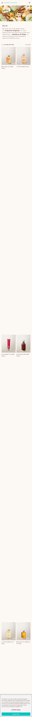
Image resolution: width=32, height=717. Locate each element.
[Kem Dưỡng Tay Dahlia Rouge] (9, 344)
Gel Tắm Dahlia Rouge (22, 66)
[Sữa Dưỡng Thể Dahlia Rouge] (23, 344)
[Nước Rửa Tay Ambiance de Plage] (23, 631)
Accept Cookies (16, 714)
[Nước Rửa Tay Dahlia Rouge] (9, 56)
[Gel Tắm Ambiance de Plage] (9, 631)
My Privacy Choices (16, 709)
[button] (2, 2)
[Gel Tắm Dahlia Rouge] (23, 56)
